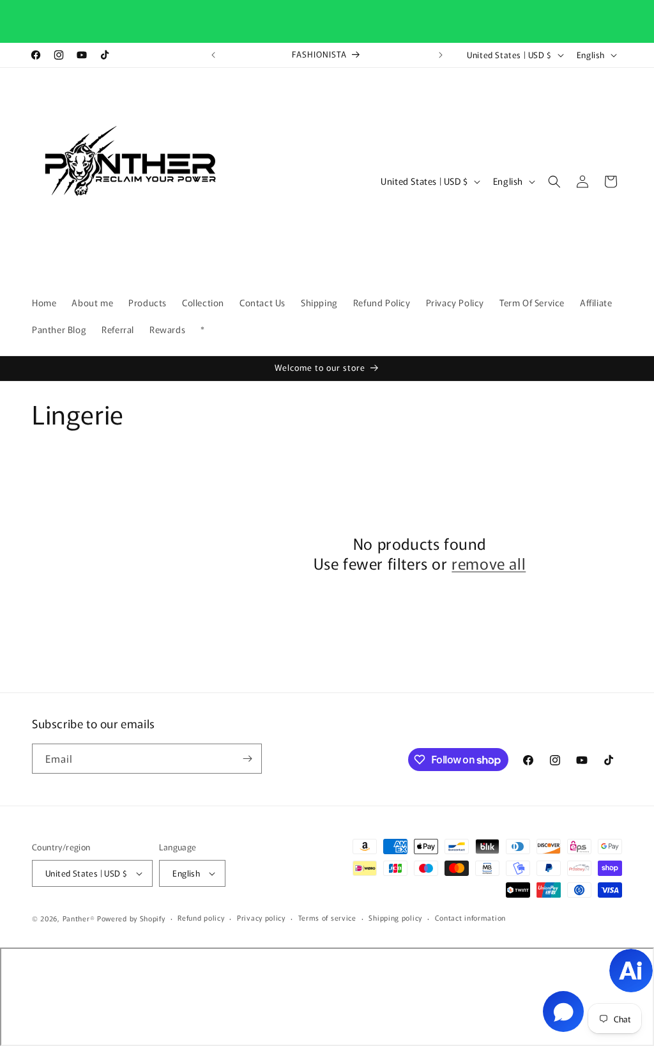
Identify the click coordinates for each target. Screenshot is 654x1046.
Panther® (79, 918)
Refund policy (201, 917)
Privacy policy (261, 917)
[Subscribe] (247, 759)
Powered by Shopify (131, 918)
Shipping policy (395, 917)
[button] (554, 182)
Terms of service (327, 917)
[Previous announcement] (213, 55)
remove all (489, 563)
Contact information (470, 917)
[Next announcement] (441, 55)
